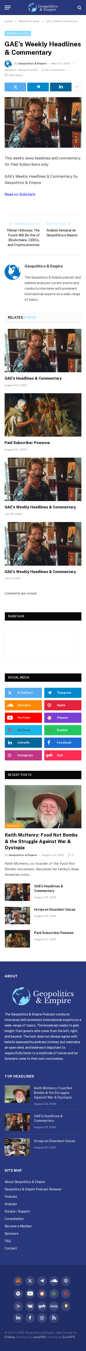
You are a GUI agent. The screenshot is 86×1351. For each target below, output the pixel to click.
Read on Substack (20, 194)
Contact (11, 1248)
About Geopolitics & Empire (25, 1182)
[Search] (79, 7)
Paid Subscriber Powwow (27, 443)
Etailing (10, 1337)
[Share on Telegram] (38, 87)
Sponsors (11, 1233)
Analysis (11, 1204)
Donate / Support (17, 1211)
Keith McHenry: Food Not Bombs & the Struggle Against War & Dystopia (41, 841)
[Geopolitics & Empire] (43, 7)
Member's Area (17, 33)
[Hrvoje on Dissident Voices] (17, 915)
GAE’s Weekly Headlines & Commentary (40, 507)
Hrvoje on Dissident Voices (54, 909)
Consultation (14, 1219)
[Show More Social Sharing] (77, 87)
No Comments (55, 70)
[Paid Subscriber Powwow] (43, 415)
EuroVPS (69, 1337)
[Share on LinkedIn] (61, 87)
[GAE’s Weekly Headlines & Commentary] (43, 122)
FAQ (8, 1241)
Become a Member (18, 1226)
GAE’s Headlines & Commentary (33, 378)
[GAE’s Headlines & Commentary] (43, 350)
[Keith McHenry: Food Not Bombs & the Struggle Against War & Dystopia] (43, 807)
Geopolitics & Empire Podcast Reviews (33, 1189)
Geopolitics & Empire (32, 63)
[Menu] (8, 7)
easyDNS (39, 1337)
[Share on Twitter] (15, 87)
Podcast (13, 825)
